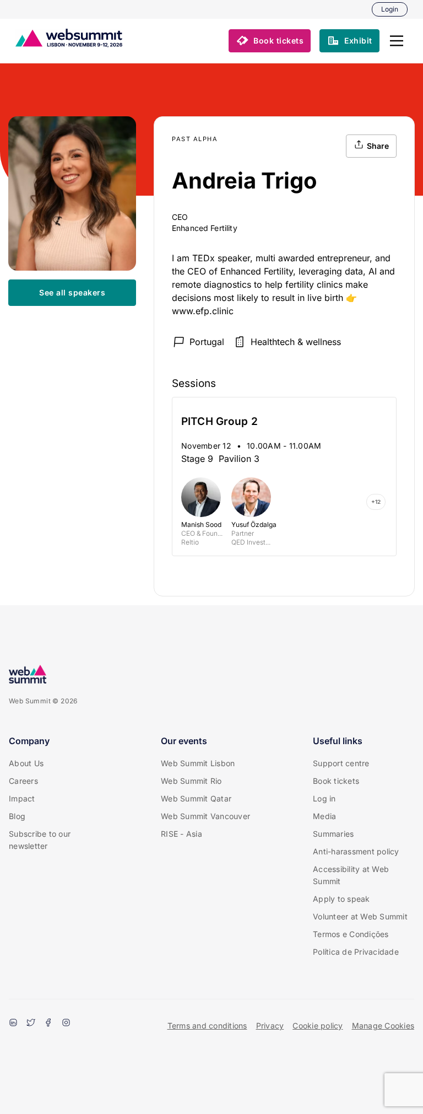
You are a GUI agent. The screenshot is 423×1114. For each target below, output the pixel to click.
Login (389, 9)
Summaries (333, 833)
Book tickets (336, 780)
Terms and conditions (207, 1025)
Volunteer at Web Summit (360, 916)
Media (324, 816)
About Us (26, 763)
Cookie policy (317, 1025)
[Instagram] (66, 1023)
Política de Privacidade (356, 951)
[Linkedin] (13, 1023)
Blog (17, 816)
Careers (23, 780)
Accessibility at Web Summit (351, 875)
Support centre (341, 763)
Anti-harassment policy (356, 851)
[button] (397, 41)
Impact (22, 798)
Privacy (270, 1025)
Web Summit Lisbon (198, 763)
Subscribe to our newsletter (39, 840)
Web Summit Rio (191, 780)
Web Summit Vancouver (205, 816)
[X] (30, 1023)
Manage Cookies (383, 1025)
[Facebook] (48, 1023)
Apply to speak (341, 898)
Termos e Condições (351, 934)
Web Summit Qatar (196, 798)
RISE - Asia (181, 833)
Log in (324, 798)
